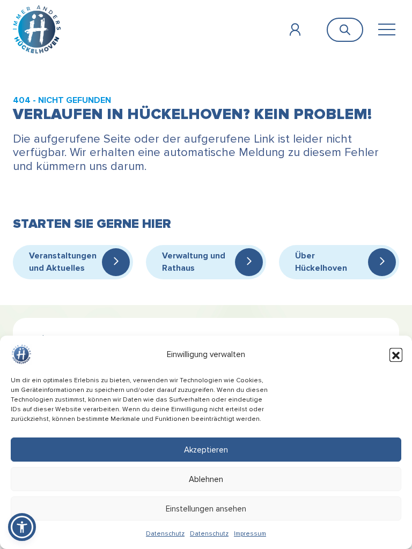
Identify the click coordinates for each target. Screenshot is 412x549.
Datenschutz (165, 534)
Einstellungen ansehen (206, 509)
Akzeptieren (206, 450)
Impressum (250, 534)
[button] (396, 354)
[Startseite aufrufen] (37, 29)
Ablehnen (206, 479)
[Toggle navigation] (386, 30)
